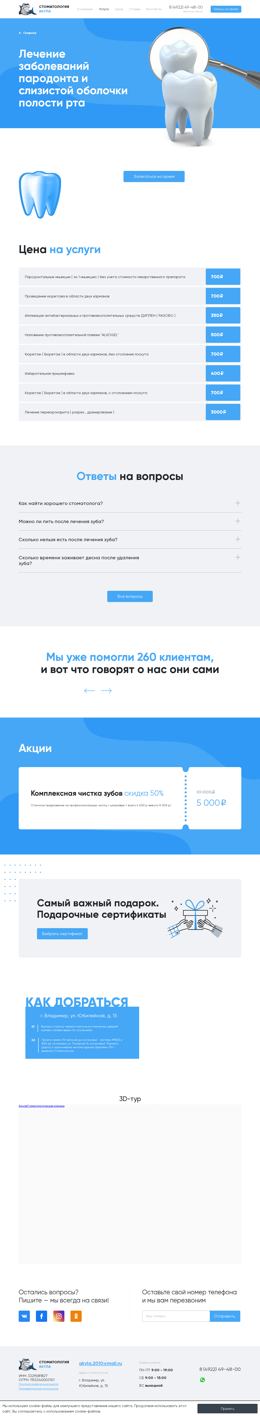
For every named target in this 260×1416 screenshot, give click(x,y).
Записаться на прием (154, 176)
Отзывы (134, 9)
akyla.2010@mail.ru (100, 1363)
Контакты (153, 9)
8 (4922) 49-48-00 (220, 1369)
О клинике (85, 9)
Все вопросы (130, 596)
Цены (119, 9)
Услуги (104, 9)
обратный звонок (193, 11)
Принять (227, 1408)
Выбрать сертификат (62, 933)
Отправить (224, 1316)
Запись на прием (226, 9)
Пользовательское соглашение (38, 1388)
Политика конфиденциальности (38, 1384)
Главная (29, 33)
